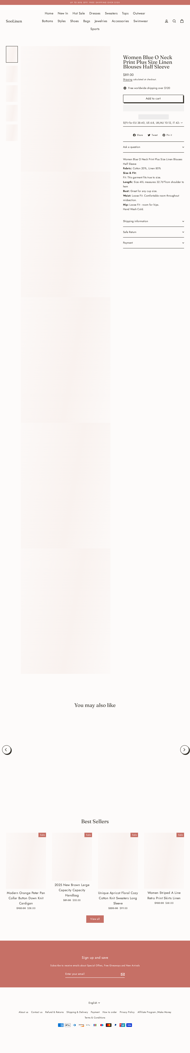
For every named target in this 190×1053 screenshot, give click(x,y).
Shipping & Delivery (77, 1012)
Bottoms (47, 21)
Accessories (120, 21)
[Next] (184, 749)
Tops (125, 13)
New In (63, 13)
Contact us (36, 1012)
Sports (95, 29)
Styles (62, 21)
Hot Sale (79, 13)
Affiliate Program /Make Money (154, 1012)
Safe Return (129, 232)
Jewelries (101, 21)
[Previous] (6, 749)
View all (95, 919)
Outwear (139, 13)
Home (49, 13)
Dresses (94, 13)
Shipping (127, 79)
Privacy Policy (127, 1012)
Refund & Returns (54, 1012)
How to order (110, 1012)
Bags (86, 21)
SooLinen (14, 21)
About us (23, 1012)
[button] (153, 108)
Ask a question (131, 147)
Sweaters (111, 13)
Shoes (74, 21)
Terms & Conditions (95, 1017)
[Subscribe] (122, 974)
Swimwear (140, 21)
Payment (128, 243)
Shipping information (135, 221)
